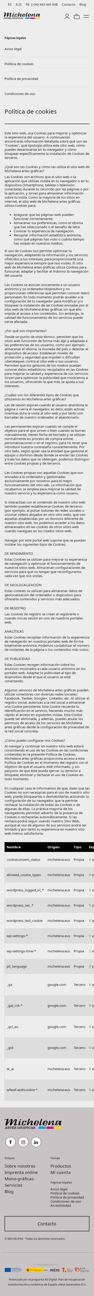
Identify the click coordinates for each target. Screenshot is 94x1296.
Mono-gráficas (19, 1178)
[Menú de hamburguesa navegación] (86, 15)
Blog (9, 1191)
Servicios (13, 1185)
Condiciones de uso (65, 1201)
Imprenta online (21, 1172)
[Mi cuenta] (67, 15)
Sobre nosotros (20, 1166)
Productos (60, 1166)
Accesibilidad (60, 1205)
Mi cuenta (60, 1172)
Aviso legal (13, 48)
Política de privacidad (21, 78)
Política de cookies (19, 63)
